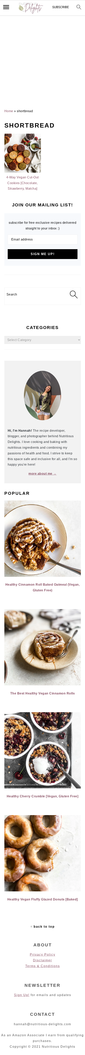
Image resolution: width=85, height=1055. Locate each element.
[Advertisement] (42, 58)
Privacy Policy (42, 954)
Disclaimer (42, 960)
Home (8, 111)
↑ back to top (42, 926)
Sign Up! (21, 995)
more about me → (42, 473)
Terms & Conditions (42, 966)
